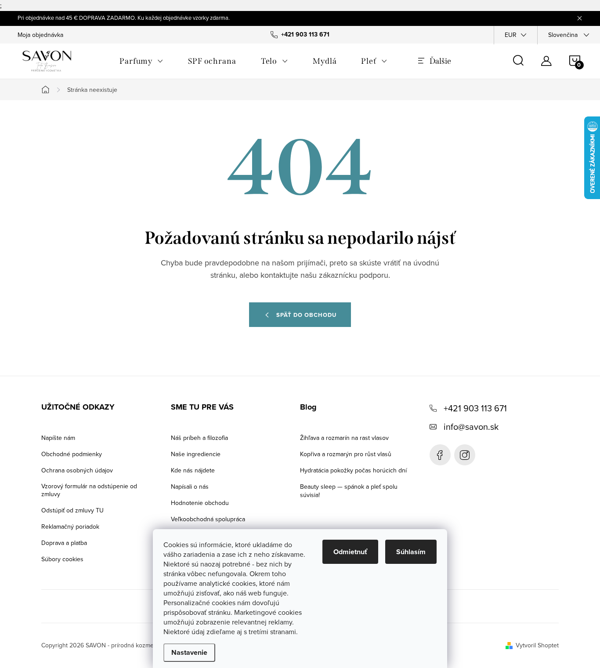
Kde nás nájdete (193, 470)
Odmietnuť (350, 552)
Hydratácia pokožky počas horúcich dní (353, 470)
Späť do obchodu (306, 315)
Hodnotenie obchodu (200, 503)
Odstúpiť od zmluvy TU (72, 510)
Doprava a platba (64, 543)
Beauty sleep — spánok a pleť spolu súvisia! (349, 490)
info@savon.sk (471, 426)
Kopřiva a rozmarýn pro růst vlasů (345, 454)
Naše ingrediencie (195, 454)
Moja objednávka (40, 34)
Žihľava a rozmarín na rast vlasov (344, 437)
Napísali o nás (190, 486)
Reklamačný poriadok (70, 526)
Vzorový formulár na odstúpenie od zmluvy (89, 490)
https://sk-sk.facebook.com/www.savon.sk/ (440, 454)
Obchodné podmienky (71, 454)
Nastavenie (189, 652)
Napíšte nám (58, 438)
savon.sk (464, 454)
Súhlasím (411, 552)
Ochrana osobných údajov (77, 470)
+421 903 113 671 (475, 408)
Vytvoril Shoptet (537, 645)
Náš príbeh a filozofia (199, 438)
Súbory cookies (62, 559)
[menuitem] (141, 61)
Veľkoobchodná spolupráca (208, 519)
